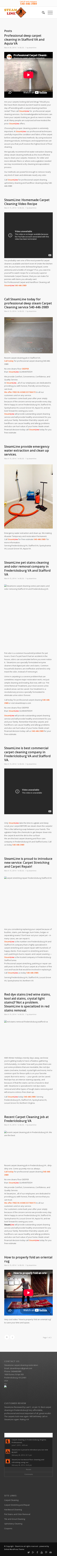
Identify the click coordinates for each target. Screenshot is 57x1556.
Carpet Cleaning (11, 1500)
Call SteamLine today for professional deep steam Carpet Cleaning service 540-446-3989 (28, 303)
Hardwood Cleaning (13, 1509)
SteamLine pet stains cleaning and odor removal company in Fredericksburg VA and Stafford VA (27, 568)
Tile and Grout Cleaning (14, 1519)
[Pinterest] (46, 1552)
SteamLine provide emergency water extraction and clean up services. (26, 450)
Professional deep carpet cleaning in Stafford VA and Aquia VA (24, 40)
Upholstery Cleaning (13, 1523)
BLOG (22, 48)
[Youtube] (42, 1552)
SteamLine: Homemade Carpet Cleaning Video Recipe (27, 202)
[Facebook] (37, 1552)
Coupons (8, 1528)
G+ (5, 1384)
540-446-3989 (28, 3)
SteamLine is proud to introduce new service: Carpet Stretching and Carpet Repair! (28, 863)
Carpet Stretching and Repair (17, 1505)
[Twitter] (28, 1552)
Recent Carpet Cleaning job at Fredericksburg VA (26, 1119)
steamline (32, 48)
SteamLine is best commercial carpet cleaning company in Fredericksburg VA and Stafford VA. (27, 754)
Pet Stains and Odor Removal (17, 1514)
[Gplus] (33, 1552)
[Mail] (50, 1552)
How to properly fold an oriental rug (28, 1259)
